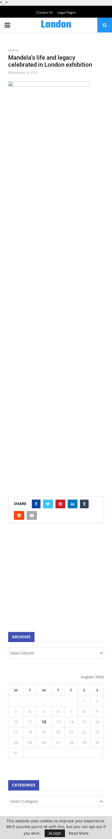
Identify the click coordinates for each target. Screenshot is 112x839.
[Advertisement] (49, 580)
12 (44, 721)
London (56, 25)
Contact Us (44, 12)
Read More (79, 833)
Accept (55, 833)
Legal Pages (67, 12)
